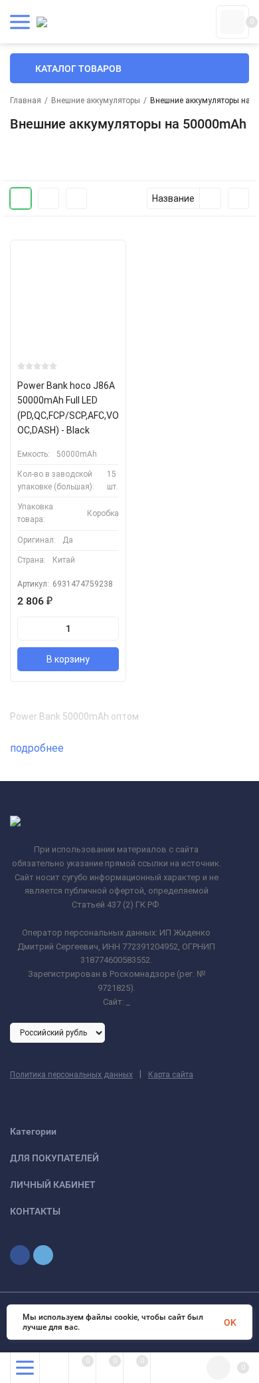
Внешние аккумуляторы (95, 101)
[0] (232, 22)
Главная (25, 101)
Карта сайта (170, 1074)
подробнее (38, 748)
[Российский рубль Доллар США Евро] (57, 1032)
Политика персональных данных (71, 1074)
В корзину (68, 659)
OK (230, 1322)
